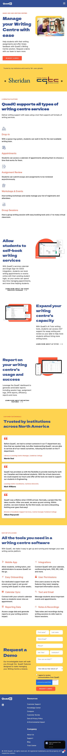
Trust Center (31, 745)
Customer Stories (33, 715)
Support (30, 738)
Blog (28, 742)
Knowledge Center (34, 707)
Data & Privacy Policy (35, 718)
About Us (30, 734)
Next (62, 81)
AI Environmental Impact (36, 722)
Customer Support (34, 704)
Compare (30, 711)
